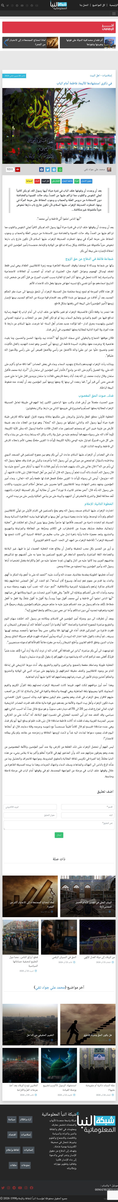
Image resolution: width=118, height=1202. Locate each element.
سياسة (11, 1119)
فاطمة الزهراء (67, 181)
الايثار (37, 181)
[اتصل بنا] (36, 5)
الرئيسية (114, 5)
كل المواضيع (98, 5)
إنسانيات (28, 1150)
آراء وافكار (25, 1119)
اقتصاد (12, 1134)
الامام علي (56, 181)
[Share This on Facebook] (41, 169)
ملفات (13, 1165)
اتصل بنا (84, 5)
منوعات (25, 1165)
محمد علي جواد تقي (50, 987)
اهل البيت (95, 75)
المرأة (77, 181)
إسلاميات (107, 75)
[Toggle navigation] (114, 13)
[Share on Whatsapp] (60, 169)
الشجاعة (29, 181)
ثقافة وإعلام (12, 1150)
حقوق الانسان (86, 181)
